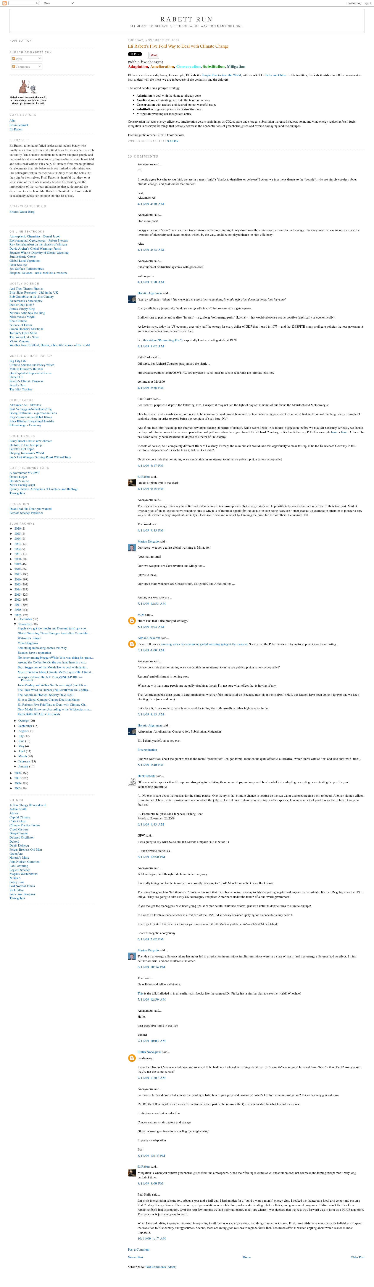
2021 (18, 553)
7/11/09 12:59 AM (152, 999)
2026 (18, 528)
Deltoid (14, 841)
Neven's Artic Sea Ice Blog (27, 312)
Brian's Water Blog (22, 211)
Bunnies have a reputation (34, 652)
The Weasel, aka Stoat (24, 337)
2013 (18, 594)
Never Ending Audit (22, 485)
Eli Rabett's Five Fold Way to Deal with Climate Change (178, 46)
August (23, 730)
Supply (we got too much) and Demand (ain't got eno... (53, 628)
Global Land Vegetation (25, 260)
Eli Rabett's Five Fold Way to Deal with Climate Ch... (52, 704)
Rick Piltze (17, 890)
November (25, 624)
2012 (18, 599)
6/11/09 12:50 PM (151, 857)
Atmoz (14, 813)
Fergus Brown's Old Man (26, 849)
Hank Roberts (146, 776)
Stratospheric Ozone (23, 256)
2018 (18, 569)
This (140, 993)
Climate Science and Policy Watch (32, 364)
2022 (18, 548)
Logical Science (20, 870)
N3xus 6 (15, 878)
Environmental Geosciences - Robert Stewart (39, 240)
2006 (18, 783)
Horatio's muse (19, 481)
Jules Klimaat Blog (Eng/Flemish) (32, 421)
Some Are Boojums (22, 894)
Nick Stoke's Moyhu (22, 316)
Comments (22, 66)
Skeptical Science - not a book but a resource (39, 272)
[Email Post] (180, 141)
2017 (18, 574)
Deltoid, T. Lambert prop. (26, 445)
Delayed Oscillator (22, 837)
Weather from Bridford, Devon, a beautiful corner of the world (50, 345)
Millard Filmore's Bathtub (26, 369)
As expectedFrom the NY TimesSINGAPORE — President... (50, 678)
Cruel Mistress (19, 829)
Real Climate (18, 320)
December (25, 619)
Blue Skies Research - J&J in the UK (34, 292)
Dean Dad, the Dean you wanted (31, 508)
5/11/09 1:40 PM (150, 764)
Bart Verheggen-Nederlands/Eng (31, 409)
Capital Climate (20, 817)
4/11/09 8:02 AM (151, 346)
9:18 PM (173, 141)
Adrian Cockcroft (149, 637)
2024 (18, 538)
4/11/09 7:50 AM (151, 282)
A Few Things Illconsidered (27, 805)
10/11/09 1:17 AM (152, 1238)
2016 (18, 579)
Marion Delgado (148, 541)
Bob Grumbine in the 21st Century (32, 296)
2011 (18, 604)
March (23, 756)
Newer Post (135, 1257)
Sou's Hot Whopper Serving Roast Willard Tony (40, 457)
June (21, 741)
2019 (18, 564)
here (334, 432)
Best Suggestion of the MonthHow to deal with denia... (53, 667)
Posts (19, 58)
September (25, 725)
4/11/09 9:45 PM (150, 530)
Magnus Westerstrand (23, 873)
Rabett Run (187, 19)
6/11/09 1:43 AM (151, 824)
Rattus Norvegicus (149, 1052)
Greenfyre (16, 853)
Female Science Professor (26, 512)
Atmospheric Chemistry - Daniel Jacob (35, 236)
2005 (18, 788)
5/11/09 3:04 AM (151, 626)
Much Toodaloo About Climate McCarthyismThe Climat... (56, 672)
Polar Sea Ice (18, 264)
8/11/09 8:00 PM (150, 1183)
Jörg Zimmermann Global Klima (31, 417)
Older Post (357, 1257)
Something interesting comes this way (42, 647)
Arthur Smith (18, 809)
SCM (141, 614)
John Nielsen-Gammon (24, 861)
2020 (18, 559)
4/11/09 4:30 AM (151, 204)
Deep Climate (19, 833)
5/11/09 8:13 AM (151, 714)
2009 (18, 615)
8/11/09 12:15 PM (151, 1155)
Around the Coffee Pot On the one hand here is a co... (52, 662)
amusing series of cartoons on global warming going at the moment (204, 644)
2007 (18, 778)
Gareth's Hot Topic (22, 449)
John (12, 120)
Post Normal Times (22, 886)
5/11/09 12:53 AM (152, 603)
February (24, 761)
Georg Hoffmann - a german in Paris (33, 413)
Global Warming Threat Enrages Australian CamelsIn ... (54, 633)
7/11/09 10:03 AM (152, 1040)
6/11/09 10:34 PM (151, 967)
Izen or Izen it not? (22, 304)
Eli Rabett (16, 129)
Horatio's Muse (19, 857)
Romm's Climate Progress (26, 381)
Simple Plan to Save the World (221, 75)
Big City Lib (18, 361)
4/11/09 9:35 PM (150, 488)
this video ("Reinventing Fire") (162, 340)
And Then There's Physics (26, 288)
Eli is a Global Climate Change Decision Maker (49, 699)
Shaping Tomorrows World (27, 453)
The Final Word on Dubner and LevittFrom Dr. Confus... (54, 689)
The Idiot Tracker (21, 389)
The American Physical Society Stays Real (45, 694)
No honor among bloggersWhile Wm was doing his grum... (56, 657)
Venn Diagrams (28, 643)
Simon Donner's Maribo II (26, 329)
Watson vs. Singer (29, 638)
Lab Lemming (19, 865)
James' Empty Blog (22, 308)
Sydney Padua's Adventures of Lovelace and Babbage (44, 489)
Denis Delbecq (19, 845)
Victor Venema (19, 341)
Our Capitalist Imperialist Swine (31, 373)
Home (247, 1257)
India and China (275, 75)
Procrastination (147, 749)
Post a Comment (138, 1249)
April (22, 751)
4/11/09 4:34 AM (151, 249)
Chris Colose (18, 821)
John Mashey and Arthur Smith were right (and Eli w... (53, 685)
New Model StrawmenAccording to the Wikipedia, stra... (55, 709)
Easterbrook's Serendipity (26, 300)
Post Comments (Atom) (160, 1266)
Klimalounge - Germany (25, 425)
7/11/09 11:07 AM (152, 1078)
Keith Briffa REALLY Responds (39, 714)
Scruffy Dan (17, 385)
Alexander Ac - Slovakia (25, 405)
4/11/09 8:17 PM (150, 465)
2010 (18, 609)
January (23, 766)
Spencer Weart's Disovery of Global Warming (39, 252)
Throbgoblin (17, 493)
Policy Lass (17, 882)
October (24, 720)
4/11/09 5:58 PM (150, 387)
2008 (18, 773)
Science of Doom (21, 325)
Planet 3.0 (16, 377)
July (21, 736)
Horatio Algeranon (150, 293)
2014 (18, 589)
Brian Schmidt (19, 125)
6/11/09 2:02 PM (150, 939)
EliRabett (144, 476)
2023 (18, 543)
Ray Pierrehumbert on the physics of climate (38, 244)
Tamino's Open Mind (23, 333)
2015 (18, 584)
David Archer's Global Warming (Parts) (35, 248)
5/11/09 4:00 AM (151, 650)
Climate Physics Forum (25, 825)
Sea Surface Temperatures (27, 268)
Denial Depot (18, 476)
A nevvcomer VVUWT (25, 472)
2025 (18, 533)
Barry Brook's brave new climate (31, 441)
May (21, 746)
